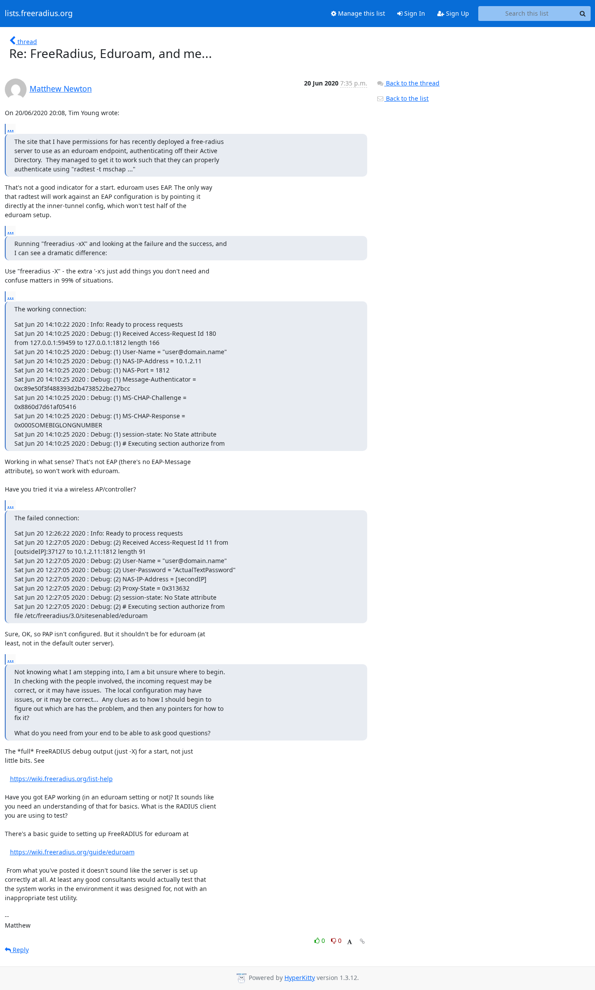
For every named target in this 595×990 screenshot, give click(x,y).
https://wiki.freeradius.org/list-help (61, 779)
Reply (20, 950)
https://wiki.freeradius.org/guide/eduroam (72, 852)
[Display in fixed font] (349, 942)
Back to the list (406, 98)
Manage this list (360, 13)
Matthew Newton (61, 88)
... (10, 128)
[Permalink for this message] (362, 941)
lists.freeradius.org (39, 13)
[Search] (583, 13)
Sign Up (456, 13)
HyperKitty (299, 977)
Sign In (413, 13)
